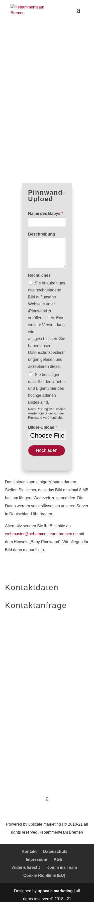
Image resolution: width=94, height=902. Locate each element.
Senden (16, 765)
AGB (58, 859)
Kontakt (29, 851)
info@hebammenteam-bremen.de (35, 694)
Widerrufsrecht (26, 867)
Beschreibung (41, 234)
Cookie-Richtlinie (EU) (44, 875)
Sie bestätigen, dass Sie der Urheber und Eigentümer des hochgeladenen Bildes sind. (47, 388)
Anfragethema (20, 741)
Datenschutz (55, 851)
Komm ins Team (61, 867)
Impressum (36, 859)
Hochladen (46, 450)
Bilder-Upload (42, 427)
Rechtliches (39, 275)
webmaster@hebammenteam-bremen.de (41, 534)
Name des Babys (45, 213)
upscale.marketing (44, 824)
